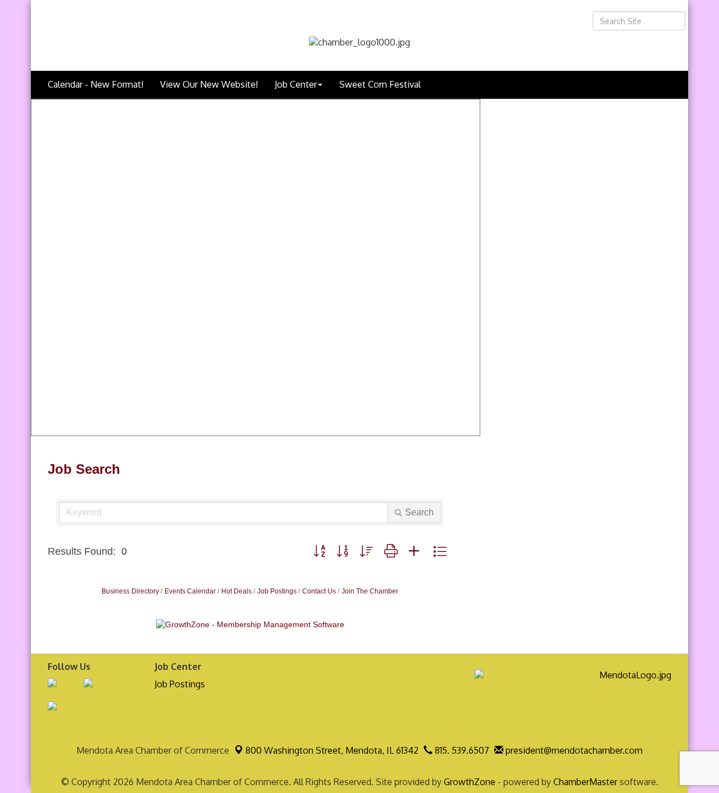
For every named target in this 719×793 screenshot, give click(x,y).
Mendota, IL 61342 (331, 750)
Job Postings (277, 591)
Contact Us (319, 591)
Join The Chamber (370, 591)
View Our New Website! (209, 84)
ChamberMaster (585, 781)
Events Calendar (190, 591)
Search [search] (419, 512)
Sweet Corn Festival (380, 84)
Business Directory (130, 591)
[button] (319, 551)
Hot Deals (236, 591)
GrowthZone (469, 781)
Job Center (296, 84)
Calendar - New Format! (95, 84)
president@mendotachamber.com (573, 750)
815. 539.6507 (461, 750)
